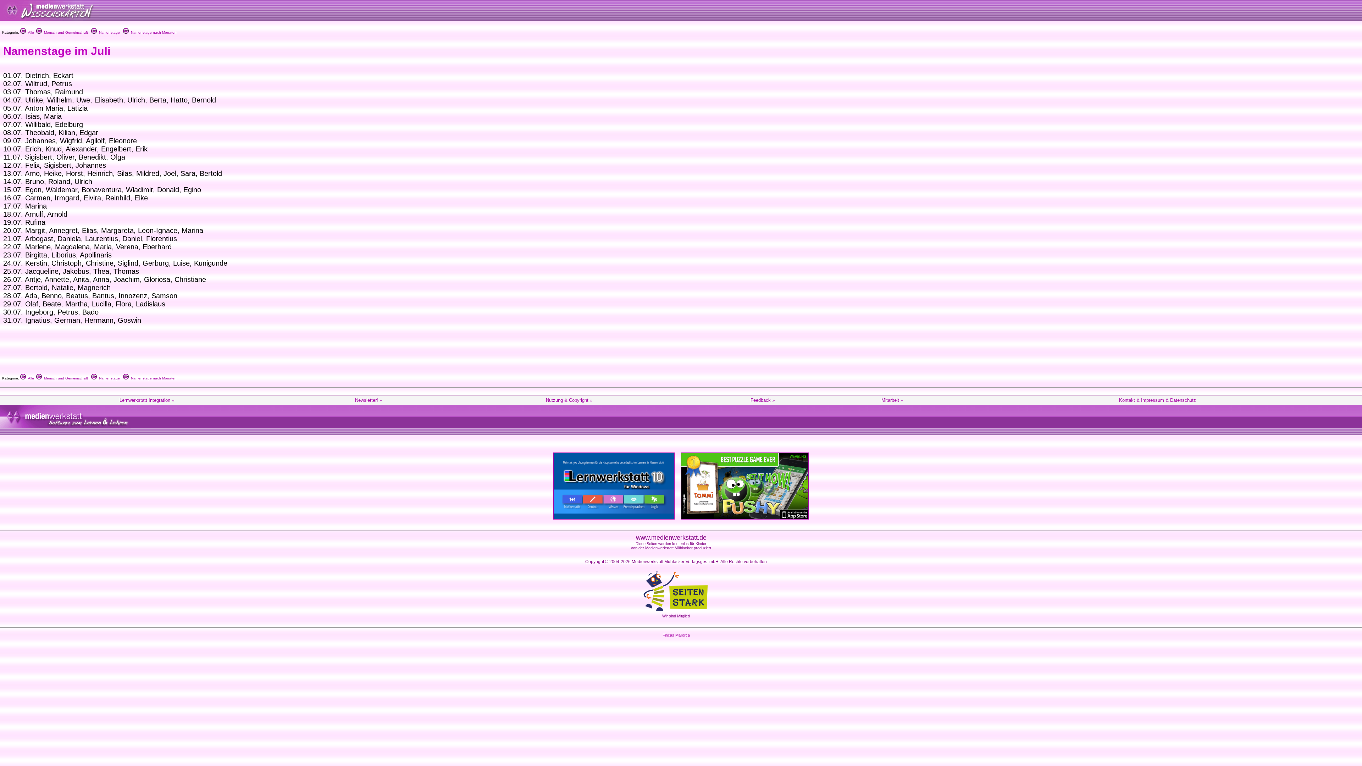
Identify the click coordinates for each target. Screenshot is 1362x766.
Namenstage (108, 32)
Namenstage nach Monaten (153, 32)
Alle (30, 32)
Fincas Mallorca (676, 635)
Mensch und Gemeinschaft (65, 32)
